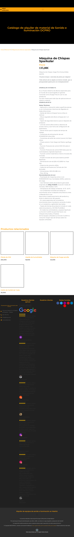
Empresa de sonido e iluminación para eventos (9, 306)
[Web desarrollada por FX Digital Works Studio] (37, 530)
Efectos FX (8, 49)
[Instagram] (64, 303)
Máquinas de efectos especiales (21, 49)
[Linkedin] (71, 303)
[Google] (64, 305)
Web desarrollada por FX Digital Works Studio (37, 532)
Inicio (2, 49)
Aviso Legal (34, 525)
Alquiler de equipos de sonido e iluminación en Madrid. (37, 511)
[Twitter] (61, 303)
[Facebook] (57, 303)
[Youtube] (68, 303)
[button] (44, 3)
